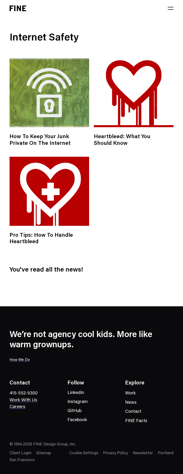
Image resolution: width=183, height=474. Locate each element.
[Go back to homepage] (18, 8)
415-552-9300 (24, 393)
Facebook (77, 420)
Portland (165, 453)
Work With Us (23, 400)
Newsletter (143, 453)
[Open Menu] (170, 8)
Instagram (77, 402)
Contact (133, 411)
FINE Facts (136, 421)
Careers (17, 407)
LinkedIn (75, 393)
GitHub (74, 411)
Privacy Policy (115, 453)
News (131, 402)
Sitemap (43, 453)
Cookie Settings (83, 453)
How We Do (20, 360)
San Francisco (22, 460)
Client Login (20, 453)
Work (130, 393)
